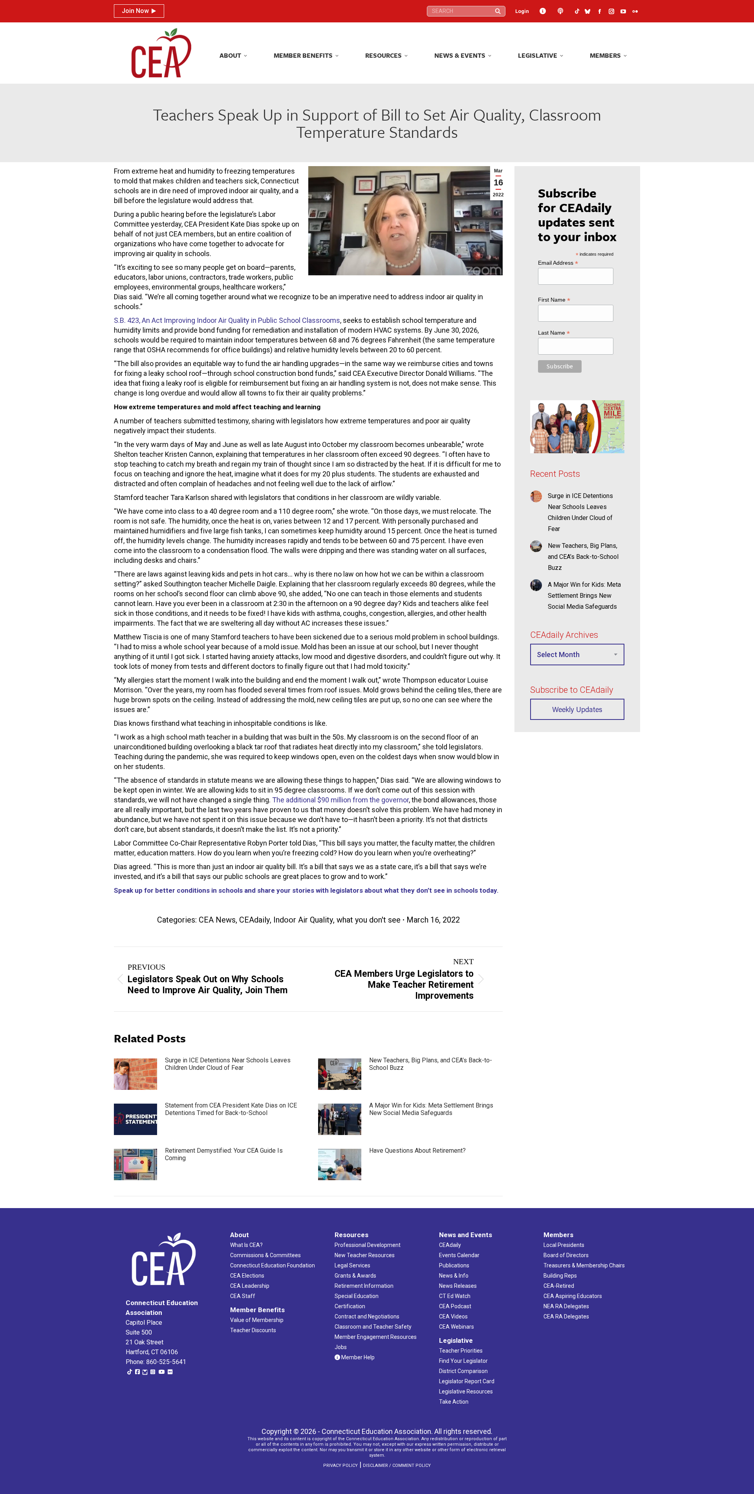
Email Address (558, 263)
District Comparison (463, 1371)
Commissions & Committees (265, 1255)
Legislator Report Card (466, 1381)
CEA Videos (453, 1316)
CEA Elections (247, 1275)
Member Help (357, 1357)
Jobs (341, 1347)
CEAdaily (254, 920)
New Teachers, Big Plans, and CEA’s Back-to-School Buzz (430, 1063)
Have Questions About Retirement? (417, 1150)
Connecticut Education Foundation (272, 1265)
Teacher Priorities (461, 1351)
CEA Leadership (249, 1286)
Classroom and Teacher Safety (373, 1327)
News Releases (458, 1286)
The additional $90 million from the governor (340, 800)
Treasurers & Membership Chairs (584, 1265)
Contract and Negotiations (367, 1316)
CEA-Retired (559, 1286)
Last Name (554, 333)
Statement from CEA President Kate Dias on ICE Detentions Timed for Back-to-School (231, 1109)
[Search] (498, 11)
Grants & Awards (355, 1275)
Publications (454, 1265)
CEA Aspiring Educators (573, 1296)
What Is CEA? (246, 1245)
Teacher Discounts (253, 1330)
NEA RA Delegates (566, 1306)
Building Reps (560, 1275)
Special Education (357, 1296)
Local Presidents (564, 1245)
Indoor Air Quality (303, 920)
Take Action (454, 1402)
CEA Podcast (455, 1306)
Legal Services (352, 1265)
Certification (350, 1306)
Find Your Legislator (463, 1361)
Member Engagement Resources (376, 1337)
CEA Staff (242, 1296)
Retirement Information (364, 1286)
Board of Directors (566, 1255)
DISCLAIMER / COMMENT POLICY (397, 1465)
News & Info (454, 1275)
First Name (554, 300)
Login (522, 11)
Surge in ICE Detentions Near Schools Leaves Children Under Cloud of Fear (228, 1063)
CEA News (217, 920)
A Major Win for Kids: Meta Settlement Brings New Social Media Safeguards (431, 1109)
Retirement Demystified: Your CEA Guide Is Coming (224, 1154)
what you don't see (369, 920)
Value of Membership (257, 1320)
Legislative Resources (466, 1391)
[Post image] (135, 1074)
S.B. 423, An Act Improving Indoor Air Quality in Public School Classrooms (227, 320)
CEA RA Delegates (566, 1316)
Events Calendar (459, 1255)
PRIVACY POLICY (340, 1465)
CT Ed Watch (454, 1296)
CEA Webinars (456, 1327)
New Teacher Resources (365, 1255)
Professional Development (368, 1245)
